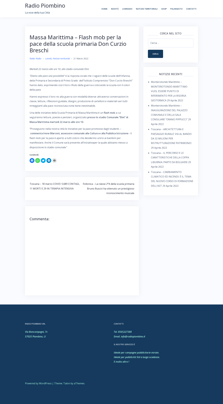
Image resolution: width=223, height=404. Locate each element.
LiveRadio (127, 8)
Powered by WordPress (38, 383)
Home (104, 8)
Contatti (191, 8)
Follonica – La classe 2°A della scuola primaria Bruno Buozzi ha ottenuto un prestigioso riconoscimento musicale (108, 188)
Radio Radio (35, 58)
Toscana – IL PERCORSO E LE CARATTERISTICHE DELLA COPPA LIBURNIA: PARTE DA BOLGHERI (170, 157)
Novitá (115, 8)
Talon (66, 383)
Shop (164, 8)
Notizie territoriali (147, 8)
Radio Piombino (45, 5)
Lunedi (48, 58)
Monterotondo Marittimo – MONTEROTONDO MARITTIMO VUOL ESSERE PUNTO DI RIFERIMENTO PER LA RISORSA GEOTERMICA (169, 91)
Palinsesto (176, 8)
